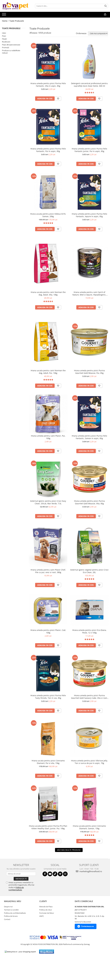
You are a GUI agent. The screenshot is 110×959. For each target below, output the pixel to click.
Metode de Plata (45, 906)
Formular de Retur (46, 913)
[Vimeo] (60, 874)
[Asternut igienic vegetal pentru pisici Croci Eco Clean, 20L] (89, 546)
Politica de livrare (11, 916)
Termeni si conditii (11, 910)
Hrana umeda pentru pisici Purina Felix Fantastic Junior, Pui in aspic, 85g (89, 149)
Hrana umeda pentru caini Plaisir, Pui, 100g (48, 437)
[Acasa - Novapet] (15, 6)
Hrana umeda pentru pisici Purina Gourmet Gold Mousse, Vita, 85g (89, 502)
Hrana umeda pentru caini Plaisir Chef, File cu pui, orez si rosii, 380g (48, 571)
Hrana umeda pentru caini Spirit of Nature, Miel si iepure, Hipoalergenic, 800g (89, 293)
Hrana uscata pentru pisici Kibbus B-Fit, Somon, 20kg (48, 215)
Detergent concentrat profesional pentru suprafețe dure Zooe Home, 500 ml (89, 84)
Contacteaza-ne (87, 926)
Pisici (4, 36)
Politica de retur (45, 910)
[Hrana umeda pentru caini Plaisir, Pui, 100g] (48, 414)
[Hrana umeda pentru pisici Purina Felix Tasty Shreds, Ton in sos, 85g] (48, 673)
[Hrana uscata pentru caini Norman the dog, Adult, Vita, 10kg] (48, 264)
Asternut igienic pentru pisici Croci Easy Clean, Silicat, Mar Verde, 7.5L (48, 502)
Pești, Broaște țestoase (11, 44)
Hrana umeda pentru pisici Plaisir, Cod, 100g (48, 631)
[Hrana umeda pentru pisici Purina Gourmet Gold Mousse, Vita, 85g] (89, 479)
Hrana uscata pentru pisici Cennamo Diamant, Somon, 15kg (89, 827)
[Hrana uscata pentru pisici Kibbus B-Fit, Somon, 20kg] (48, 192)
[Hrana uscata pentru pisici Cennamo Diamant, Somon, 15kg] (89, 804)
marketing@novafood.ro (90, 871)
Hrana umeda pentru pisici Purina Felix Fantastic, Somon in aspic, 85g (89, 437)
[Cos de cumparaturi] (105, 14)
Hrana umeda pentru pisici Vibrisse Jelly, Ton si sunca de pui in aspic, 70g (89, 761)
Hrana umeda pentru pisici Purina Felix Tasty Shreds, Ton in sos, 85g (48, 696)
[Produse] (4, 15)
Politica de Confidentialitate (16, 888)
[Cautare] (105, 6)
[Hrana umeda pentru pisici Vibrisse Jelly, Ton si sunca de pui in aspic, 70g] (89, 738)
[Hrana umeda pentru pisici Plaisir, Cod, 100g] (48, 610)
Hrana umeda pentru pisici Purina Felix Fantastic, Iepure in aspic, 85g (89, 215)
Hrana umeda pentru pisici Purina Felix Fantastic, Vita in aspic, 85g (48, 84)
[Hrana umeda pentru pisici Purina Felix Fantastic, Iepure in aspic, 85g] (89, 192)
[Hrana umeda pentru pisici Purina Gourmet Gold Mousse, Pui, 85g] (89, 342)
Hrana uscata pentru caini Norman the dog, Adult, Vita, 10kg (48, 293)
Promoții (5, 47)
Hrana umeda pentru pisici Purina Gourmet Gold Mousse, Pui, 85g (89, 371)
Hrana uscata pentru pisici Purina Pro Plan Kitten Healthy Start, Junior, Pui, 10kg (48, 827)
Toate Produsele (16, 21)
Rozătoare (6, 42)
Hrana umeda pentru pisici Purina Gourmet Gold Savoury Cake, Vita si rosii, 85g (89, 696)
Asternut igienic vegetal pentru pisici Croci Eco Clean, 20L (89, 571)
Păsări (4, 39)
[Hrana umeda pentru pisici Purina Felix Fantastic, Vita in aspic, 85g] (48, 61)
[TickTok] (55, 874)
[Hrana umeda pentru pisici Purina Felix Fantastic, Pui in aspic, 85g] (48, 126)
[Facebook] (45, 874)
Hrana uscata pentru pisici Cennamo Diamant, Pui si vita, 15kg (48, 761)
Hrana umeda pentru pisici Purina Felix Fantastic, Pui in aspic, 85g (48, 149)
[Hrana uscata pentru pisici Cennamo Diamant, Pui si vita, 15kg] (48, 738)
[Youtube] (50, 874)
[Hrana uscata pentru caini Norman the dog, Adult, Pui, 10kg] (48, 342)
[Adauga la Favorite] (58, 98)
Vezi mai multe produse (69, 850)
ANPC (41, 916)
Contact (7, 919)
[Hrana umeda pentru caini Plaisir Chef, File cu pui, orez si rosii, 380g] (48, 546)
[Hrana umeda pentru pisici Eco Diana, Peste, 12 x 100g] (89, 610)
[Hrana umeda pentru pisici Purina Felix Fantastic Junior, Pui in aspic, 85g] (89, 126)
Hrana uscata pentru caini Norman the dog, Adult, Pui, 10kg (48, 371)
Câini (4, 33)
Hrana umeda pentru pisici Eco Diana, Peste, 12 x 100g (89, 631)
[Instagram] (65, 874)
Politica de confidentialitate (15, 913)
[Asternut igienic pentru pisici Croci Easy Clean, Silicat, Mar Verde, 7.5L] (48, 479)
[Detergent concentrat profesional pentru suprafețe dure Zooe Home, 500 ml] (89, 61)
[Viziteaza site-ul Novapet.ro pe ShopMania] (46, 951)
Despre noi (8, 906)
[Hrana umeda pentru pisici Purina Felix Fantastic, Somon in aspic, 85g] (89, 414)
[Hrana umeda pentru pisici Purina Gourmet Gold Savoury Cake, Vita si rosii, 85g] (89, 673)
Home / (5, 21)
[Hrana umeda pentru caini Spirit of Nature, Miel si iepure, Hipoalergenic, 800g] (89, 263)
